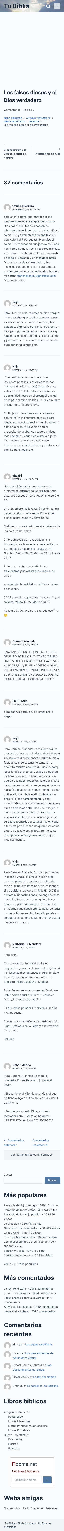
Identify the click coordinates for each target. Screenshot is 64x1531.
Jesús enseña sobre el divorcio (24, 1297)
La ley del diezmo (15, 1288)
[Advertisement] (32, 46)
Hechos (13, 1443)
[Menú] (57, 6)
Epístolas (14, 1448)
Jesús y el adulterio (16, 1311)
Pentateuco (15, 1416)
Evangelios (15, 1439)
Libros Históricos (19, 1421)
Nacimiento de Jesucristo (20, 1228)
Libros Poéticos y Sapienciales (28, 1425)
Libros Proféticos (19, 1430)
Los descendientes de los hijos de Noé (29, 1241)
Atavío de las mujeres (18, 1306)
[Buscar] (48, 6)
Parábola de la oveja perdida (22, 1214)
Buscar (8, 1174)
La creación (11, 1223)
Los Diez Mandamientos (19, 1237)
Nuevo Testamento (16, 1435)
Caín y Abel (11, 1232)
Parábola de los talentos (19, 1210)
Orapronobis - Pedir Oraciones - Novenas (31, 1508)
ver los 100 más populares (21, 1264)
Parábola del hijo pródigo (20, 1205)
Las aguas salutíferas (38, 1344)
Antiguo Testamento (17, 1412)
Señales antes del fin (17, 1255)
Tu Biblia (16, 6)
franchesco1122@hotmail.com (36, 276)
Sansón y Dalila (14, 1250)
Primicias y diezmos (17, 1293)
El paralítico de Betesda (42, 1386)
